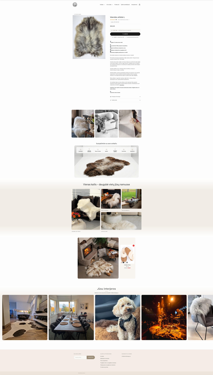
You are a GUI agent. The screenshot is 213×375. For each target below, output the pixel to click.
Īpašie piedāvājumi (125, 4)
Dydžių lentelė (114, 100)
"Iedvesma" (122, 85)
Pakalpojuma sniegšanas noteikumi (107, 365)
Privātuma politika (104, 367)
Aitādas (102, 4)
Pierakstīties (90, 357)
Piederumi (116, 4)
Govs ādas (109, 4)
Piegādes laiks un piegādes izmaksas (108, 362)
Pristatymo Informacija (116, 96)
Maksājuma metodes (104, 358)
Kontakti (102, 356)
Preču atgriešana (104, 360)
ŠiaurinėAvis (83, 373)
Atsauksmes (134, 4)
